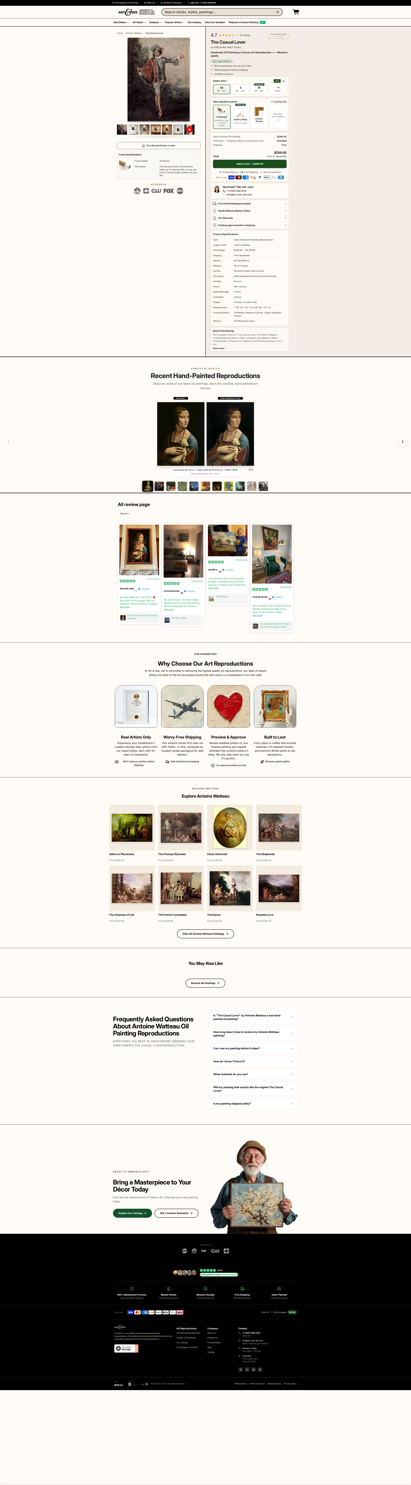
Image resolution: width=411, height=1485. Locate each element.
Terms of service (257, 1383)
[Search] (278, 12)
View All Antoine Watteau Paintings (203, 933)
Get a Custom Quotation (174, 1213)
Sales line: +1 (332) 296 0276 (203, 3)
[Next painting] (403, 442)
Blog (209, 1347)
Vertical (237, 297)
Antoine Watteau (134, 33)
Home (120, 33)
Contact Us (212, 1337)
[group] (205, 436)
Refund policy (241, 1383)
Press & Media (213, 1342)
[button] (295, 12)
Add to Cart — (249, 163)
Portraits (238, 302)
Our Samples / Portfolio (186, 1347)
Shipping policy (274, 1383)
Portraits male (250, 302)
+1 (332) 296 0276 (236, 190)
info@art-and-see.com (239, 194)
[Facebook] (240, 1369)
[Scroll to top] (406, 1480)
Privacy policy (290, 1383)
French (237, 291)
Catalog (210, 1352)
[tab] (147, 486)
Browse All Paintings (203, 983)
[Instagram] (253, 1369)
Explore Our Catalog (130, 1213)
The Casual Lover (154, 33)
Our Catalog (181, 1342)
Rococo (237, 281)
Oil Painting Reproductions (188, 1333)
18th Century (240, 286)
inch (277, 81)
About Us (211, 1333)
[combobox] (222, 12)
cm (283, 81)
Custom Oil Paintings (185, 1337)
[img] (127, 581)
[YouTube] (260, 1369)
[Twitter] (247, 1369)
